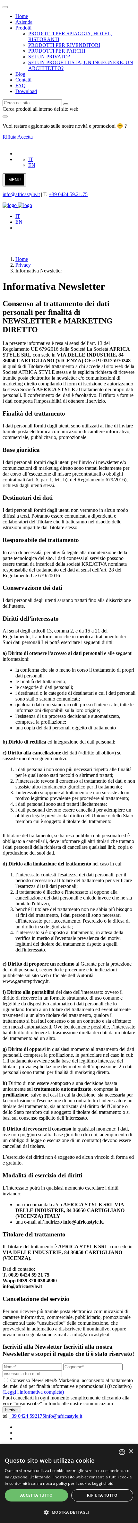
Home (21, 259)
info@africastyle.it (21, 194)
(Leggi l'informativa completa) (33, 1392)
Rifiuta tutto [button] (102, 1495)
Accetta (25, 137)
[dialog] (69, 1483)
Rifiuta (9, 137)
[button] (69, 1512)
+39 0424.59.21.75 (68, 194)
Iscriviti (12, 1409)
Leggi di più (103, 1483)
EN (31, 165)
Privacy (23, 265)
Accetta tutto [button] (36, 1495)
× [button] (130, 1451)
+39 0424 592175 (27, 1416)
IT (30, 159)
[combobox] (122, 1452)
